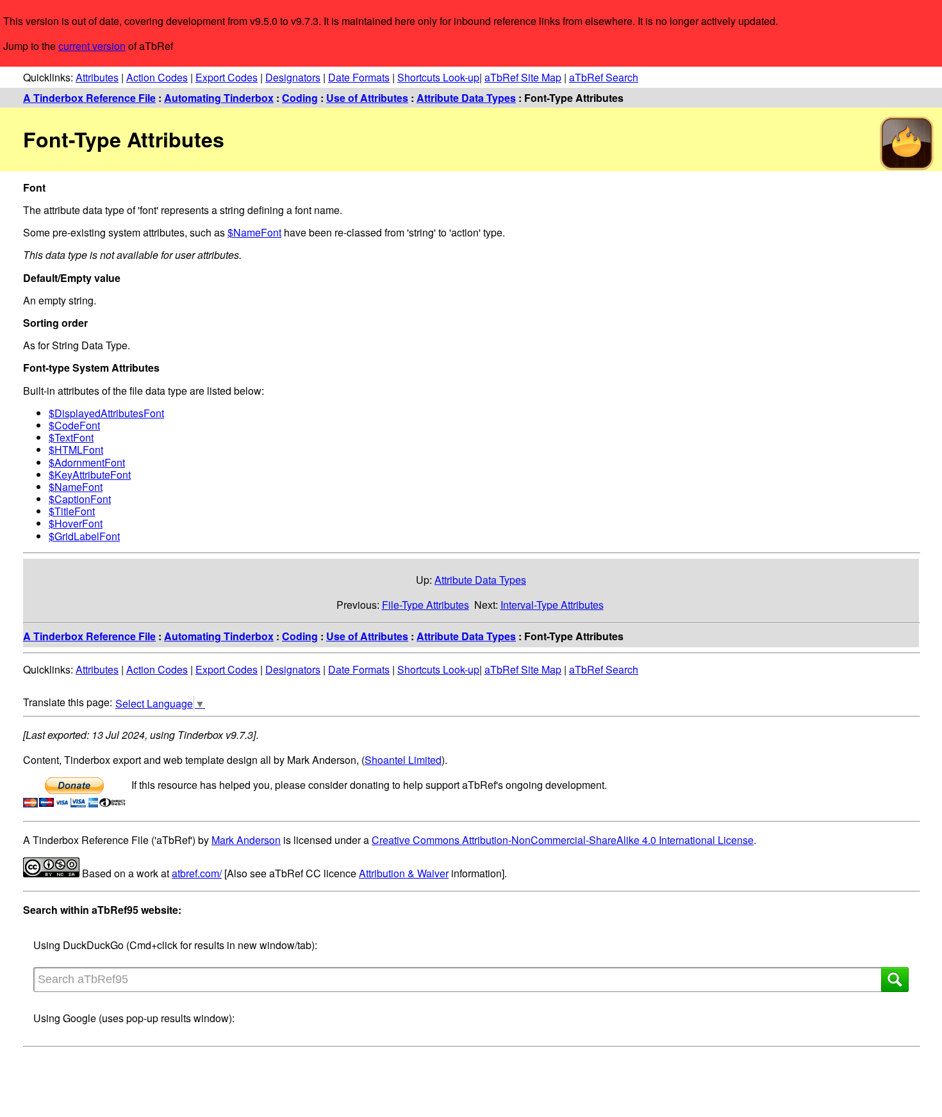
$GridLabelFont (84, 536)
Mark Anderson (246, 839)
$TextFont (71, 437)
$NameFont (254, 232)
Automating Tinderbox (219, 97)
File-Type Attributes (425, 604)
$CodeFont (74, 425)
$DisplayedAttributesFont (106, 413)
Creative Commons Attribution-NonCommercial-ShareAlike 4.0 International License (563, 839)
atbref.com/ (197, 873)
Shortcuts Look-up (438, 77)
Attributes (97, 77)
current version (92, 45)
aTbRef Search (603, 77)
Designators (292, 77)
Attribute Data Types (466, 97)
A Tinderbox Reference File (89, 97)
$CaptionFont (80, 499)
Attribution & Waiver (404, 873)
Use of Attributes (367, 97)
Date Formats (359, 77)
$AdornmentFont (87, 462)
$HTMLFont (76, 449)
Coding (300, 97)
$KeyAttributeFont (90, 474)
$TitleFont (72, 511)
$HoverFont (76, 523)
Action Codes (157, 77)
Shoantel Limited (403, 759)
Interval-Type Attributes (552, 604)
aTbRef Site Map (522, 77)
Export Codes (226, 77)
